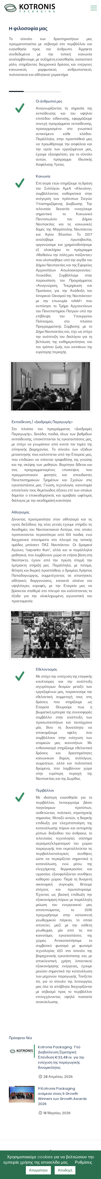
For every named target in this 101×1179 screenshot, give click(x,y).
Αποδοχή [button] (65, 1170)
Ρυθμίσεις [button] (83, 1162)
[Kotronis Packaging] (30, 8)
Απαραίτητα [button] (38, 1170)
